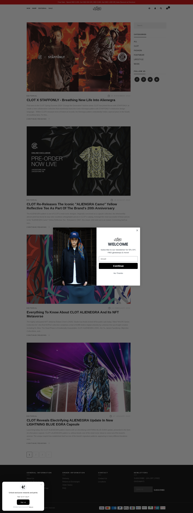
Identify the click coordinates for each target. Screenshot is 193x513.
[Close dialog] (137, 230)
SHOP (34, 8)
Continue (118, 265)
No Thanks (118, 273)
